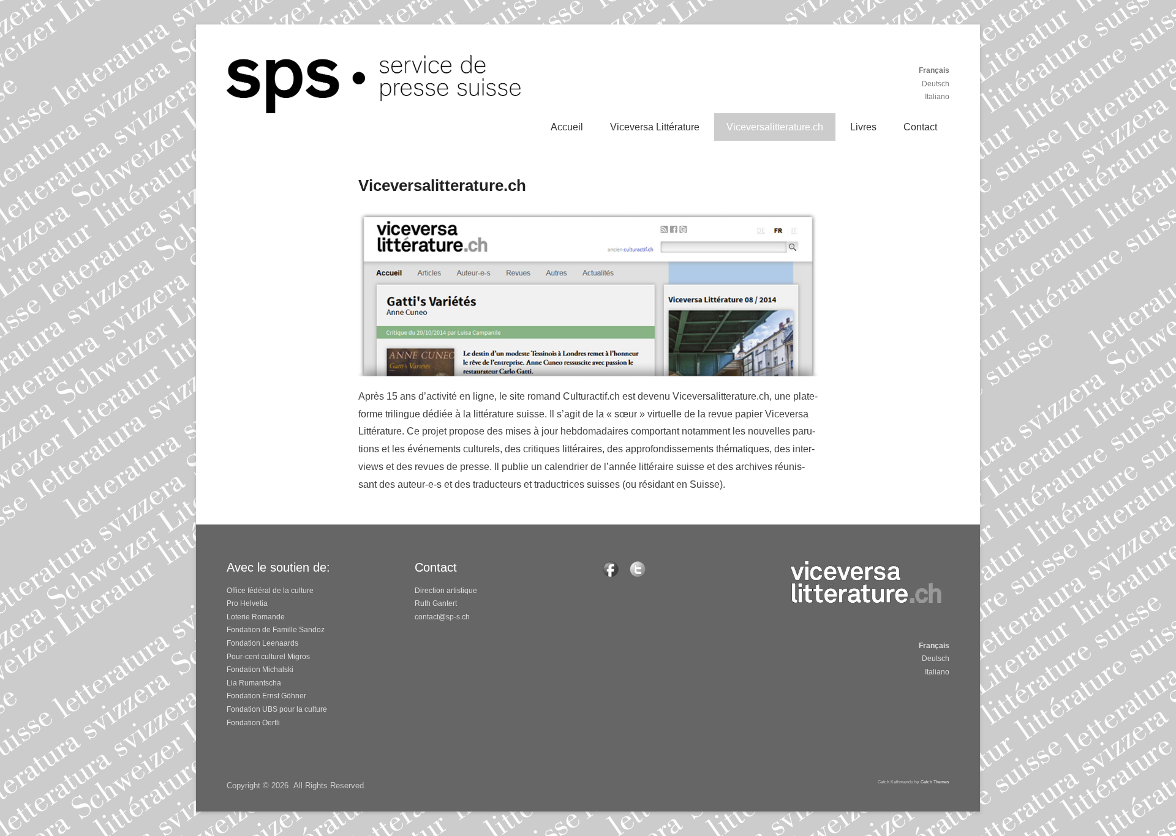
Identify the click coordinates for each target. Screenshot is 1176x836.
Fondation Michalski (260, 669)
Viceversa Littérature (654, 127)
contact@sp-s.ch (442, 617)
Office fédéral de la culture (270, 590)
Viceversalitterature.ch (774, 127)
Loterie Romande (256, 617)
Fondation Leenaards (262, 643)
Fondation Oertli (253, 722)
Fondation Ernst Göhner (266, 696)
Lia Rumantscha (254, 683)
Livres (863, 127)
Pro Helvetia (247, 603)
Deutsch (935, 84)
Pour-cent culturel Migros (268, 656)
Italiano (937, 96)
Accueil (567, 127)
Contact (920, 127)
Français (934, 70)
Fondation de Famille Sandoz (276, 629)
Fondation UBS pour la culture (277, 709)
